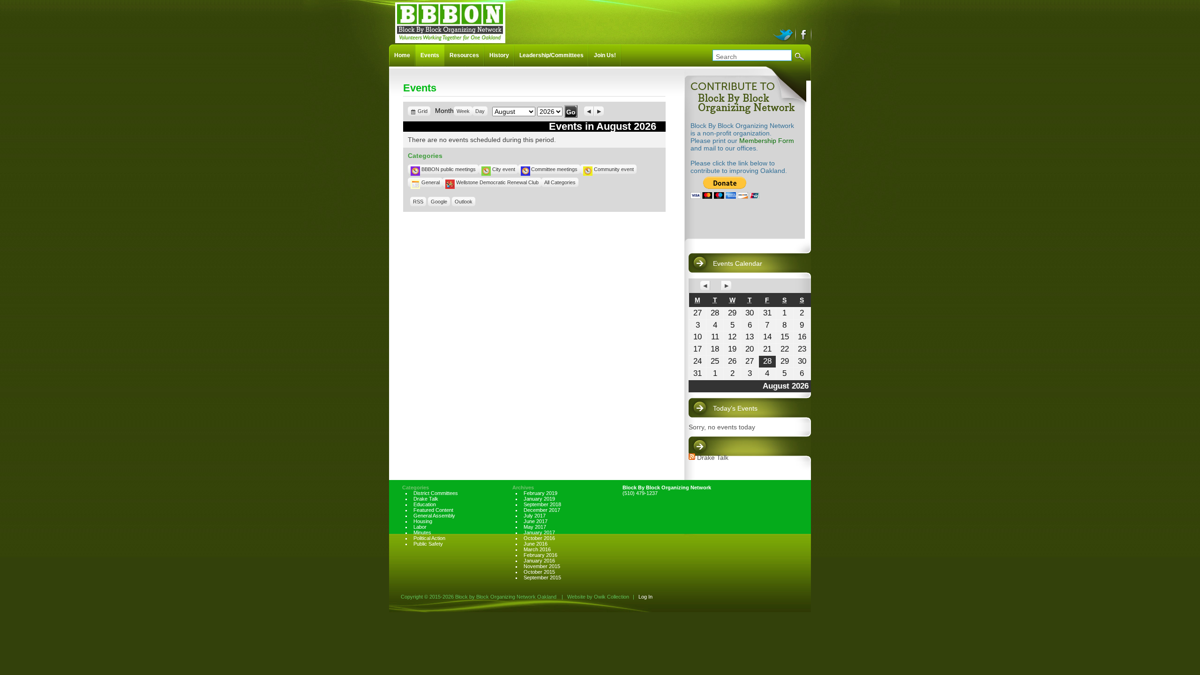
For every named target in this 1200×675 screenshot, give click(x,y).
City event (503, 169)
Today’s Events (735, 408)
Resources (464, 55)
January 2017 (539, 532)
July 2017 (535, 515)
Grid (423, 112)
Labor (420, 527)
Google (439, 201)
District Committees (435, 493)
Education (424, 504)
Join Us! (605, 55)
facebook (804, 34)
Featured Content (433, 510)
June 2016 (536, 544)
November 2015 (542, 566)
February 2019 (540, 493)
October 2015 (539, 572)
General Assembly (434, 515)
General (430, 182)
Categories (415, 487)
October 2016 (539, 538)
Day (480, 111)
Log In (645, 597)
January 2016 (539, 560)
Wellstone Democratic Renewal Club (497, 182)
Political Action (429, 538)
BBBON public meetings (448, 169)
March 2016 (537, 549)
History (499, 55)
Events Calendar (737, 263)
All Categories (560, 182)
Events (429, 55)
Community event (614, 169)
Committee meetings (554, 169)
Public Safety (428, 544)
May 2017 (535, 527)
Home (402, 55)
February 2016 (540, 555)
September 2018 (542, 504)
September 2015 (542, 577)
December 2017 (542, 510)
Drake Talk (712, 457)
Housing (422, 521)
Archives (523, 487)
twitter (784, 34)
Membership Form (766, 140)
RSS (418, 201)
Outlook (463, 201)
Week (463, 111)
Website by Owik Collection (598, 597)
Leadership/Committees (551, 55)
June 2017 (536, 521)
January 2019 (539, 499)
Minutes (422, 532)
